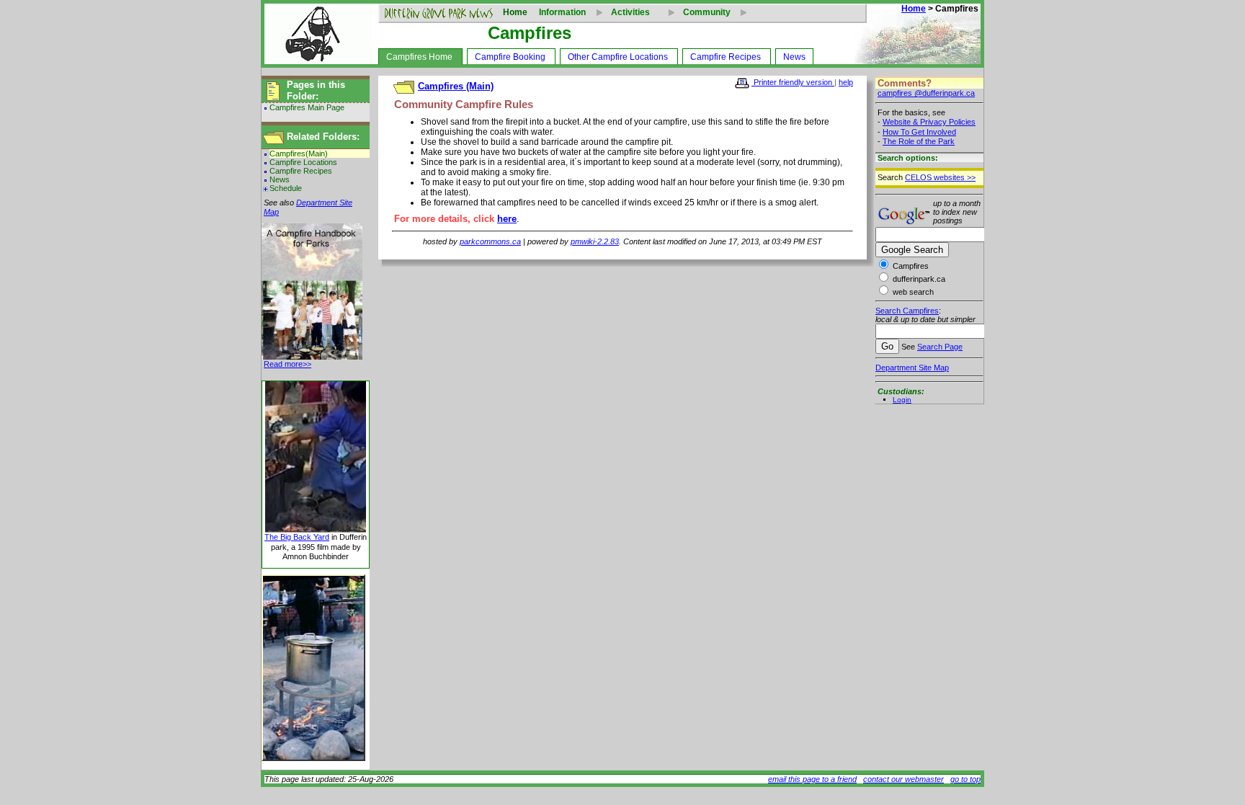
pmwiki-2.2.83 (595, 241)
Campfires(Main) (298, 153)
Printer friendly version (792, 82)
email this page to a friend (812, 779)
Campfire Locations (303, 162)
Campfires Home (419, 57)
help (846, 82)
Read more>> (287, 364)
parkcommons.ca (490, 241)
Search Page (940, 346)
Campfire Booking (510, 57)
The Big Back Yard (296, 537)
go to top (965, 779)
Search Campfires (907, 310)
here (507, 218)
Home (515, 12)
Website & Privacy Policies (929, 121)
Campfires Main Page (306, 107)
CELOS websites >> (940, 177)
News (794, 57)
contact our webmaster (903, 779)
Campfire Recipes (725, 57)
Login (902, 400)
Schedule (285, 188)
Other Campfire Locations (618, 57)
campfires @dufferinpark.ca (926, 93)
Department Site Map (912, 367)
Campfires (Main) (456, 86)
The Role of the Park (919, 141)
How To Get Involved (919, 132)
